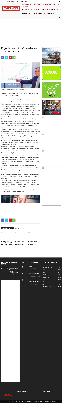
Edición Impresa (33, 266)
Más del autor (18, 228)
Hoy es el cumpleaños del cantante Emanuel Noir (34, 281)
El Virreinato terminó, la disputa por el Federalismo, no (33, 243)
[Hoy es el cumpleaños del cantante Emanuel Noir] (25, 281)
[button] (59, 17)
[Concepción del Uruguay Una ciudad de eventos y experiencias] (7, 236)
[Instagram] (56, 1)
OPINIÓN (47, 401)
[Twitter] (58, 1)
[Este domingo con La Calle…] (25, 275)
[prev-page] (2, 249)
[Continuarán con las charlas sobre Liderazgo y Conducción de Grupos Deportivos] (4, 270)
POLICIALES (17, 401)
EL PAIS (41, 401)
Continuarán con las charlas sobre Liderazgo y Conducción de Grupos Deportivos (14, 271)
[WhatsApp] (14, 57)
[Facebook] (54, 1)
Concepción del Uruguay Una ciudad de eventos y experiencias (6, 243)
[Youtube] (60, 1)
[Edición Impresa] (25, 268)
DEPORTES (23, 401)
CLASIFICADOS (53, 401)
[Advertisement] (31, 31)
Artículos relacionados (7, 228)
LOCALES (11, 401)
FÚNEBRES (36, 401)
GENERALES (29, 401)
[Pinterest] (10, 57)
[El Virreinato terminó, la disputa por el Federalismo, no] (34, 236)
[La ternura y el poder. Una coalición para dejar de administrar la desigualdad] (21, 236)
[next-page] (5, 249)
